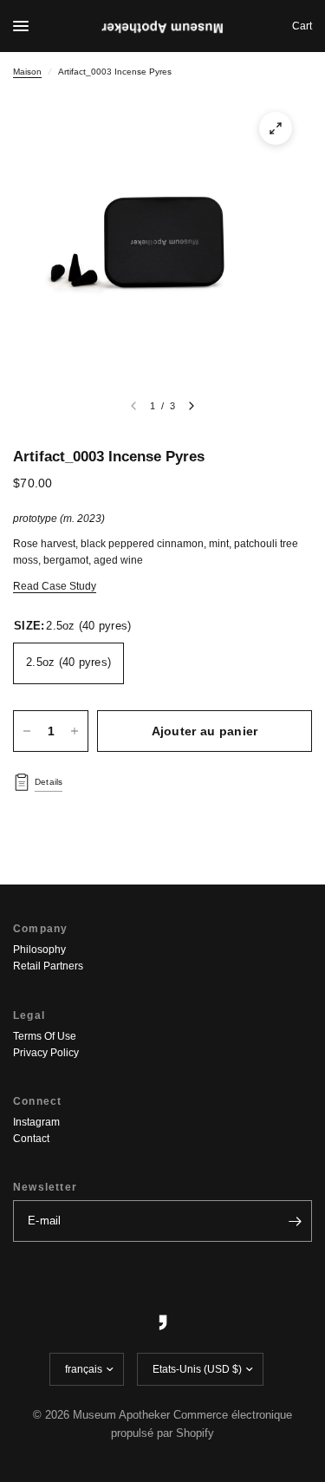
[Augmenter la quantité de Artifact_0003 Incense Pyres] (75, 731)
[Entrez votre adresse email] (294, 1221)
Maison (27, 71)
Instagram (36, 1122)
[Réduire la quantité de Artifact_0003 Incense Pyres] (27, 731)
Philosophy (39, 949)
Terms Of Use (44, 1036)
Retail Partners (48, 966)
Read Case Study (54, 586)
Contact (31, 1139)
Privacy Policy (46, 1053)
